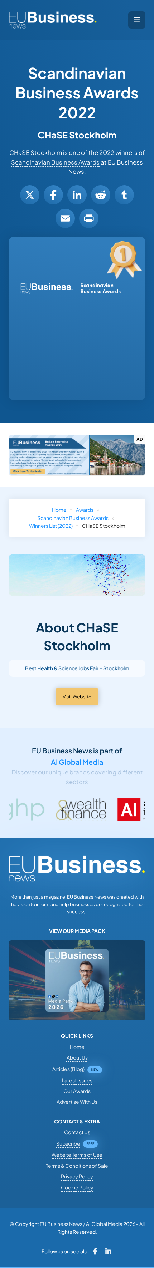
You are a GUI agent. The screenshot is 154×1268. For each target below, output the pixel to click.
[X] (29, 194)
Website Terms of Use (77, 1154)
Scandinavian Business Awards (55, 162)
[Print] (88, 218)
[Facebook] (53, 194)
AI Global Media (77, 762)
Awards (84, 509)
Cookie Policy (77, 1187)
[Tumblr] (124, 194)
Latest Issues (77, 1080)
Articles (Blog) (68, 1069)
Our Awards (77, 1091)
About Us (77, 1057)
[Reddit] (100, 194)
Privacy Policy (77, 1176)
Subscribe (68, 1143)
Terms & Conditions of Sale (77, 1165)
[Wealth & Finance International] (57, 809)
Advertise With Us (77, 1101)
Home (59, 509)
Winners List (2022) (51, 525)
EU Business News (61, 1224)
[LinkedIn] (77, 194)
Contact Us (77, 1132)
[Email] (65, 218)
